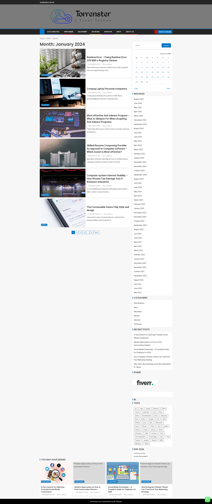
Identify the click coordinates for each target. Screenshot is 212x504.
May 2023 (138, 242)
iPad (164, 419)
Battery (156, 408)
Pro (159, 426)
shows (153, 430)
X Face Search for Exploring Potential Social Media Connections (52, 489)
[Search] (152, 32)
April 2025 (138, 145)
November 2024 (140, 166)
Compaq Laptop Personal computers (107, 88)
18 (152, 72)
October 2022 (139, 271)
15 (136, 72)
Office (152, 426)
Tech (161, 433)
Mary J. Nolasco (107, 64)
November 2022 (140, 267)
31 (147, 82)
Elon (156, 415)
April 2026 (138, 112)
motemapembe (139, 453)
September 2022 (140, 276)
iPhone (137, 422)
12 (158, 67)
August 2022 (139, 280)
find (136, 419)
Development (146, 415)
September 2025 (140, 124)
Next (96, 232)
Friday (143, 419)
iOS (158, 419)
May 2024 (138, 192)
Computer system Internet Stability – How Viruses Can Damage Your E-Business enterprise (107, 178)
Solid (146, 433)
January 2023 (139, 259)
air (136, 408)
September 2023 (140, 225)
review (137, 430)
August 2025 (139, 128)
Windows (138, 444)
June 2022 (138, 288)
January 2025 (139, 158)
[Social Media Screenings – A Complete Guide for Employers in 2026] (123, 473)
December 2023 (140, 213)
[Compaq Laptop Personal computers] (62, 93)
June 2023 (138, 238)
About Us (130, 32)
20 (163, 72)
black (164, 408)
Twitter (137, 440)
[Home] (42, 31)
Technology (153, 437)
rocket (145, 430)
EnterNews (106, 501)
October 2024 (139, 171)
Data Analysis (53, 32)
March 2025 (138, 150)
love (144, 422)
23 (142, 77)
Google (150, 419)
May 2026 (138, 107)
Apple (148, 408)
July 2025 (137, 133)
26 (158, 77)
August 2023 (139, 229)
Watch (154, 440)
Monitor (108, 32)
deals (137, 415)
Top (167, 437)
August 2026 (139, 99)
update (146, 440)
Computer (145, 412)
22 (136, 77)
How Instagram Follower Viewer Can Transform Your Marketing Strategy (154, 489)
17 (147, 72)
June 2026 (138, 103)
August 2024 (139, 179)
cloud (137, 412)
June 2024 (138, 187)
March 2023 (138, 250)
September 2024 (140, 175)
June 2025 (138, 137)
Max (150, 422)
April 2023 (138, 246)
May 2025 (138, 141)
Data (160, 412)
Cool (154, 412)
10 (147, 67)
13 (163, 67)
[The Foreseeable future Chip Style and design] (62, 213)
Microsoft (159, 422)
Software (138, 433)
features (164, 415)
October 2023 (139, 221)
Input (119, 32)
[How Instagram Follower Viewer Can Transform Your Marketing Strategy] (156, 473)
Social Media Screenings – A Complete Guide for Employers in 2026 (122, 489)
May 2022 (138, 292)
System (154, 433)
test (161, 437)
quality (166, 426)
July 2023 (137, 234)
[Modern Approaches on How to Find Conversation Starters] (89, 473)
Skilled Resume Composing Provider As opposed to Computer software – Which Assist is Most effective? (107, 148)
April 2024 (138, 196)
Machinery (82, 32)
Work (147, 444)
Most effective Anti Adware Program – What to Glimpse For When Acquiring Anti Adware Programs (108, 118)
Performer (68, 32)
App (141, 408)
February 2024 (139, 204)
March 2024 (138, 200)
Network (95, 32)
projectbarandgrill (141, 456)
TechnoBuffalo (140, 437)
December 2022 (140, 263)
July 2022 (137, 284)
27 (163, 77)
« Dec (136, 88)
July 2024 (137, 183)
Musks (144, 426)
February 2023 (139, 255)
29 (136, 82)
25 (152, 77)
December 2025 (140, 120)
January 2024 (139, 208)
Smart (161, 430)
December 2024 (140, 162)
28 (168, 77)
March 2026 (138, 116)
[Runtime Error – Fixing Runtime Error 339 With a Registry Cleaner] (62, 63)
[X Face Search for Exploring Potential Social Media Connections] (56, 473)
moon (137, 426)
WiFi (161, 440)
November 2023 (140, 217)
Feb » (169, 88)
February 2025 (139, 154)
